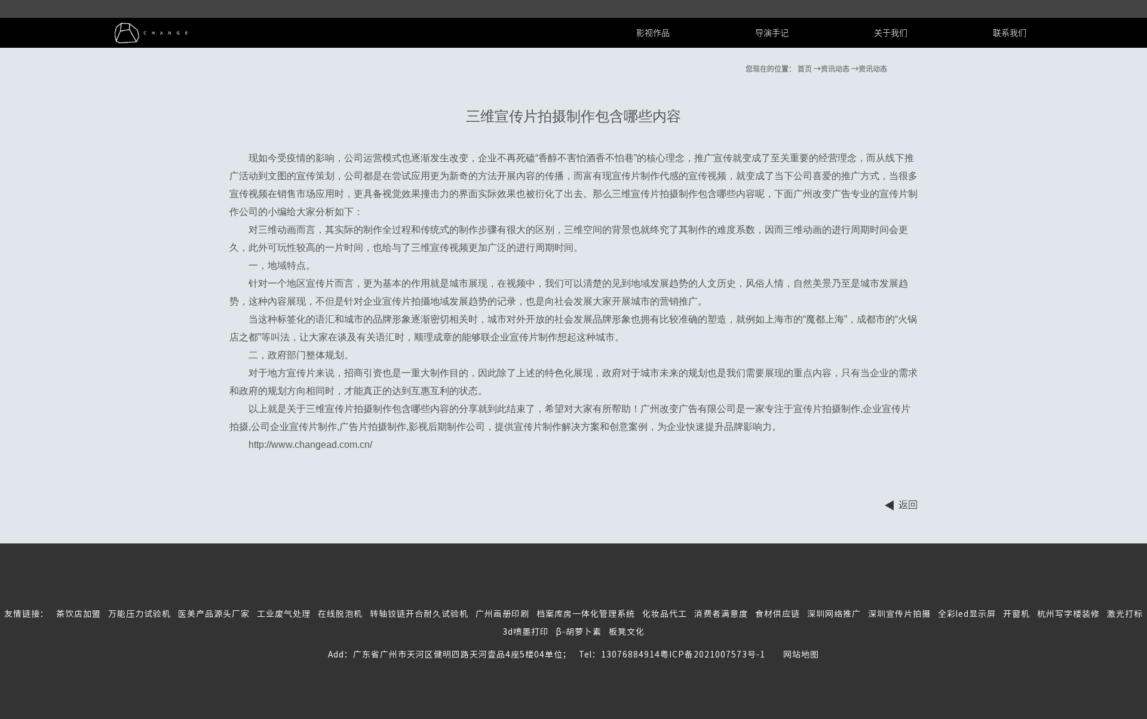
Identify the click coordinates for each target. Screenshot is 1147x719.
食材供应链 (777, 614)
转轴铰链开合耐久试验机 (419, 614)
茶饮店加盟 (78, 614)
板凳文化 (627, 632)
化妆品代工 (664, 614)
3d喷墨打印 (525, 632)
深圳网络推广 (834, 614)
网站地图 (792, 654)
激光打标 (1125, 614)
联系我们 (1009, 33)
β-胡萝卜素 (579, 632)
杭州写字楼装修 (1068, 614)
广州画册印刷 (502, 614)
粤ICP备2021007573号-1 (712, 654)
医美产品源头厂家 (214, 614)
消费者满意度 (721, 614)
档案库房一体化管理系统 (585, 614)
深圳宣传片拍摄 (899, 614)
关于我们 (890, 33)
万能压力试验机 (139, 614)
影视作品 (653, 33)
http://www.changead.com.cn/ (310, 445)
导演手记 (772, 33)
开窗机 (1016, 614)
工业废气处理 (284, 614)
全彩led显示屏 (967, 614)
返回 (908, 504)
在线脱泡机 (340, 614)
